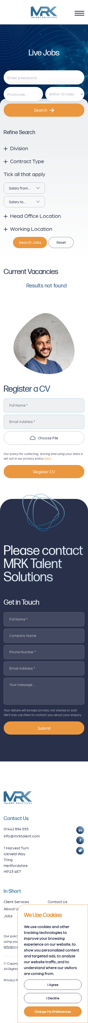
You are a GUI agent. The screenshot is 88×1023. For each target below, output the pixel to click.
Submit (44, 728)
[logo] (44, 12)
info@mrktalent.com (22, 835)
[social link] (80, 830)
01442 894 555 (16, 828)
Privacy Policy (14, 980)
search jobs (30, 242)
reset (61, 242)
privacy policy (15, 946)
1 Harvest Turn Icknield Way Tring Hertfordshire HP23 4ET (16, 859)
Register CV (44, 471)
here (47, 458)
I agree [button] (52, 984)
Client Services (16, 901)
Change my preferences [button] (52, 1011)
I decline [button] (52, 998)
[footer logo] (18, 797)
